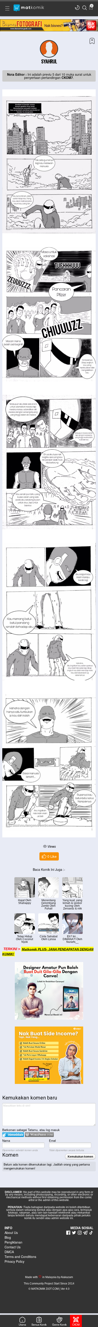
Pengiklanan (13, 1242)
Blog (8, 1237)
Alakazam (66, 1277)
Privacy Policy (14, 1261)
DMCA (9, 1251)
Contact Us (13, 1247)
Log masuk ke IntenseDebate (13, 1134)
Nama (6, 1140)
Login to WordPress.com (39, 1134)
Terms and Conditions (20, 1256)
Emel (52, 1140)
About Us (11, 1232)
